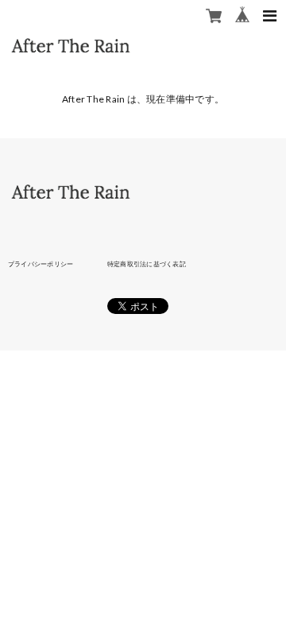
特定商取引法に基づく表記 (146, 264)
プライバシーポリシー (40, 264)
